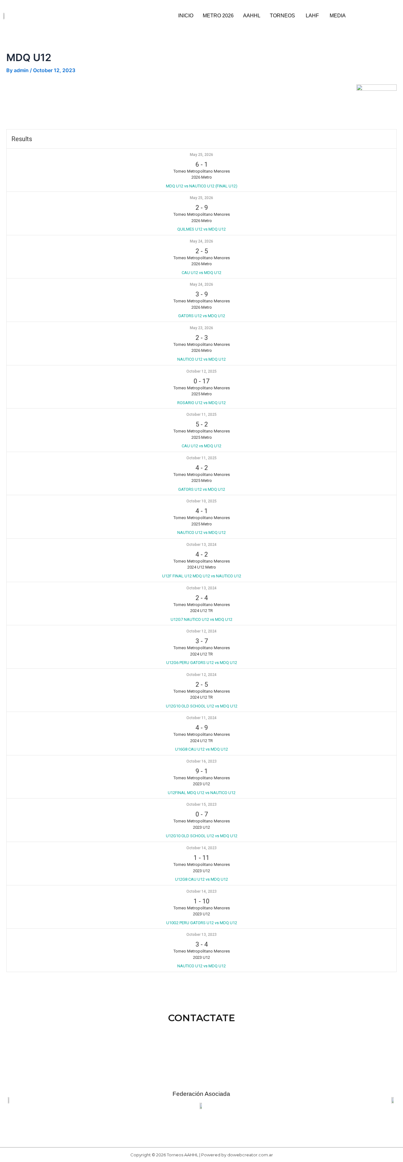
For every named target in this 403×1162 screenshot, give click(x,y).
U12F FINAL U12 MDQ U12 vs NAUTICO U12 (201, 576)
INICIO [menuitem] (185, 15)
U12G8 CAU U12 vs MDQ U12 (201, 879)
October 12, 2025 (201, 371)
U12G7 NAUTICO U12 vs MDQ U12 (201, 619)
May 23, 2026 (201, 328)
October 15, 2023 (201, 804)
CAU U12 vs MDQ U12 (201, 272)
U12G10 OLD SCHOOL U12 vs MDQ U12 (201, 706)
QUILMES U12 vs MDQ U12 (201, 229)
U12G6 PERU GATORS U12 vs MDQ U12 (201, 662)
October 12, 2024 (201, 631)
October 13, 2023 (201, 934)
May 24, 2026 (201, 241)
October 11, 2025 (201, 414)
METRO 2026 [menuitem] (218, 15)
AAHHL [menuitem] (251, 15)
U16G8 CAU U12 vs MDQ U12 (201, 749)
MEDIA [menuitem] (338, 15)
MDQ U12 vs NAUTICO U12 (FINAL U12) (201, 186)
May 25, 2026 (201, 154)
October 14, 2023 (201, 848)
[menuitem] (283, 16)
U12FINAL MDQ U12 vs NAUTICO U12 (202, 792)
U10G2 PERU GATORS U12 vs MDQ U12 (201, 922)
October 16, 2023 (201, 761)
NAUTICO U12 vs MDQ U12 (201, 359)
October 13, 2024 (201, 544)
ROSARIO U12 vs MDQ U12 (201, 402)
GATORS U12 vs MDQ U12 (201, 315)
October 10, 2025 (201, 501)
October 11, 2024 (201, 718)
